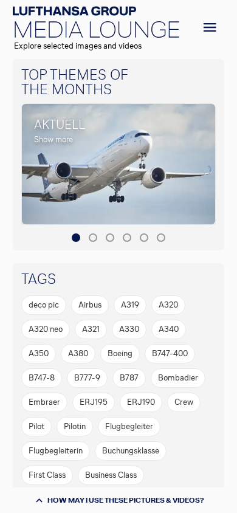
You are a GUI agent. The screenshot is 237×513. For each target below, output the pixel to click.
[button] (76, 237)
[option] (43, 305)
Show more (53, 139)
